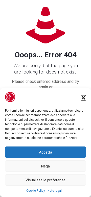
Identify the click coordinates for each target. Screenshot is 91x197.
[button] (83, 97)
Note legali (55, 190)
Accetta (45, 152)
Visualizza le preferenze (45, 180)
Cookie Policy (35, 190)
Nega (45, 166)
